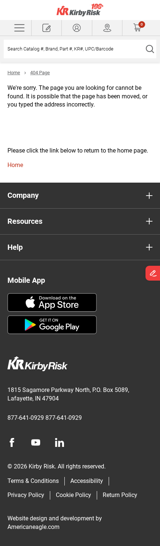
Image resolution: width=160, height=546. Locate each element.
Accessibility (86, 480)
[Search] (149, 49)
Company (23, 195)
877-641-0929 (25, 417)
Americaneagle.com (33, 526)
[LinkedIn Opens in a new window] (59, 442)
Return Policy (120, 494)
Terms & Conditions (33, 480)
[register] (46, 28)
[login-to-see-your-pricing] (77, 28)
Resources (24, 221)
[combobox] (73, 49)
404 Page (40, 72)
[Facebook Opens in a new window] (11, 442)
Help (15, 247)
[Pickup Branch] (107, 28)
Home (13, 72)
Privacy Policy (25, 494)
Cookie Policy (73, 494)
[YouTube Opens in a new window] (35, 442)
